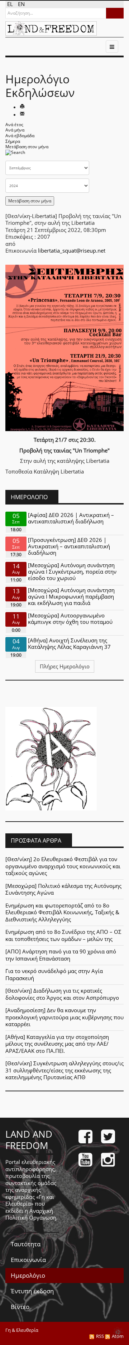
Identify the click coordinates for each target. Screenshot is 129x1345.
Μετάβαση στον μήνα (26, 147)
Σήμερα (12, 141)
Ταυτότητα (25, 1244)
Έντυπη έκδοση (32, 1291)
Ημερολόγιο (28, 1275)
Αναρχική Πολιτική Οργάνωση (30, 1214)
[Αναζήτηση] (15, 154)
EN (21, 3)
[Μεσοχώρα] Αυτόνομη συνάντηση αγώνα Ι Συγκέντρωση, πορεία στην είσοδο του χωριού (72, 571)
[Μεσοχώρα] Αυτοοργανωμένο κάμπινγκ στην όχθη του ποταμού (70, 618)
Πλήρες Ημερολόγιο (65, 666)
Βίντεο (20, 1307)
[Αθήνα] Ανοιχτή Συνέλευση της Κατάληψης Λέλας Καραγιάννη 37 (69, 643)
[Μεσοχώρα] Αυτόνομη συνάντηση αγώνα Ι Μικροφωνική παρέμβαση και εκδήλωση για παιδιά (71, 596)
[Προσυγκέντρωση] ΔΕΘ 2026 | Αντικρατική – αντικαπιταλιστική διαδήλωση (69, 546)
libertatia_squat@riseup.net (71, 250)
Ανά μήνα (14, 130)
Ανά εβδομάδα (19, 136)
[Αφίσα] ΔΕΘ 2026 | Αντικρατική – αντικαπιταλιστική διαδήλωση (71, 518)
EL (10, 3)
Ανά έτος (14, 124)
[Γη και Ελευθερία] (51, 28)
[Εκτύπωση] (22, 106)
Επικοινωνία (28, 1260)
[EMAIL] (22, 114)
